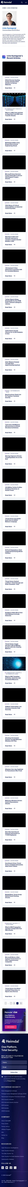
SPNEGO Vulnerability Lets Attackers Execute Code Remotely (13, 708)
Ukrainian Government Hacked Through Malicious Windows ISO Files (13, 739)
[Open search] (22, 2)
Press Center (4, 1123)
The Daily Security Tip (7, 1153)
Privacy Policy (11, 1081)
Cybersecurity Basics (13, 108)
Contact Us (4, 1135)
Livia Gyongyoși (12, 8)
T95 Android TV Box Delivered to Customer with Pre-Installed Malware (13, 269)
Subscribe (14, 1072)
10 (21, 1003)
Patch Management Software (9, 1091)
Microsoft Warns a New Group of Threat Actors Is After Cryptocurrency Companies (13, 959)
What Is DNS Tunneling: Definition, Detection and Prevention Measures (13, 678)
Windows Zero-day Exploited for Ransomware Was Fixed (14, 770)
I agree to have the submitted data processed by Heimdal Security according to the (14, 1079)
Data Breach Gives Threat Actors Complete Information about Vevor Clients (14, 864)
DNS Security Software (7, 1099)
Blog (2, 1138)
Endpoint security (12, 923)
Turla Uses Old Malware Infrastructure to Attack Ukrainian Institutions (12, 426)
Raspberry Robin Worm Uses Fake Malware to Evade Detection (14, 614)
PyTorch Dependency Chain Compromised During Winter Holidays (14, 551)
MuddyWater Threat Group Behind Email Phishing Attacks (13, 896)
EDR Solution (5, 1105)
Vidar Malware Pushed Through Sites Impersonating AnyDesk (12, 363)
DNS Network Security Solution (9, 1102)
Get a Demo (10, 1027)
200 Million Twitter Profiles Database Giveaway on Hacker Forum (13, 489)
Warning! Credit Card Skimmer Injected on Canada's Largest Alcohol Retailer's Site (13, 239)
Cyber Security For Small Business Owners (12, 1156)
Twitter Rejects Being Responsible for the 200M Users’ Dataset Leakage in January (13, 302)
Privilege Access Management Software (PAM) (13, 1094)
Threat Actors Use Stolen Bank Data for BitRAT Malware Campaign (13, 520)
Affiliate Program (6, 1129)
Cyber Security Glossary (7, 1151)
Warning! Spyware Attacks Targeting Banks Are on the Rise (13, 457)
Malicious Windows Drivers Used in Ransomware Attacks (13, 802)
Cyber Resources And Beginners (9, 1148)
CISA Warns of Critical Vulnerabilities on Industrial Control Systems (13, 207)
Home (4, 8)
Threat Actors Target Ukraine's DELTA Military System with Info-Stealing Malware (13, 646)
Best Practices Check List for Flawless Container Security (13, 396)
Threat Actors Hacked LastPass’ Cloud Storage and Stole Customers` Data (14, 583)
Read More (8, 88)
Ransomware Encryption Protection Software (13, 1096)
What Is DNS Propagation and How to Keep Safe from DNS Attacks (13, 928)
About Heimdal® (6, 1121)
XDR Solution (5, 1108)
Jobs (2, 1132)
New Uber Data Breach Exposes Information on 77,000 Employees (12, 833)
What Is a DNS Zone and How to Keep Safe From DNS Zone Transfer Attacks (14, 114)
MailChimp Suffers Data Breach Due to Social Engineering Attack (12, 144)
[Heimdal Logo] (7, 2)
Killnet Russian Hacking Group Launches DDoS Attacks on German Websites (12, 82)
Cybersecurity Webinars (7, 1159)
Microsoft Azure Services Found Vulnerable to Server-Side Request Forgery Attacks (13, 176)
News (7, 77)
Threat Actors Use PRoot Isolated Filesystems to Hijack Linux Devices (12, 990)
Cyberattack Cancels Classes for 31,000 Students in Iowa (14, 332)
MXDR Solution (5, 1111)
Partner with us (5, 1126)
